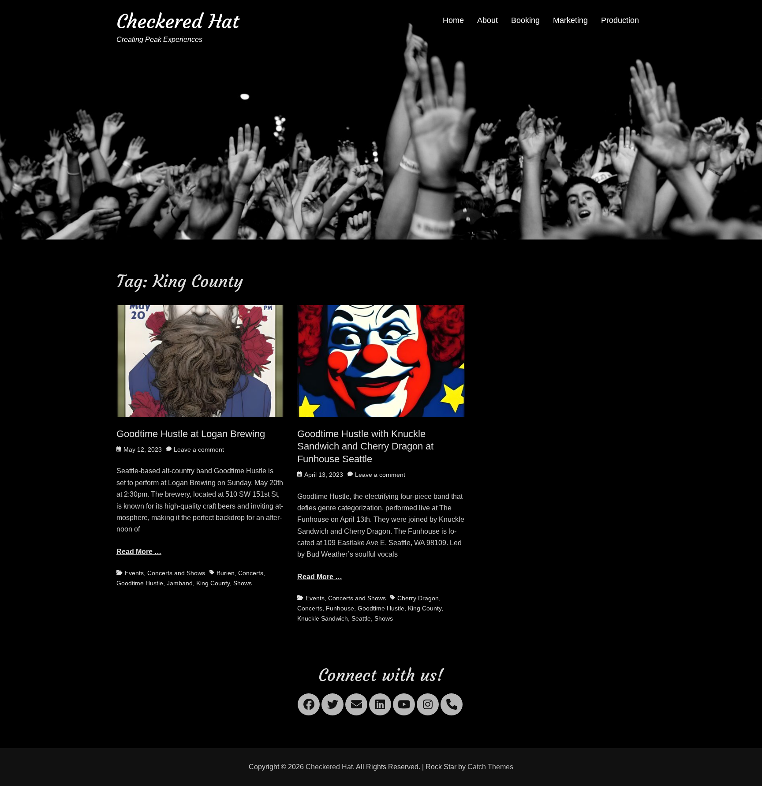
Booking (525, 20)
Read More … (138, 551)
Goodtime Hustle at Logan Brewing (190, 433)
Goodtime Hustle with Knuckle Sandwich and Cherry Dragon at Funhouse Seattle (365, 446)
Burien (226, 572)
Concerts (250, 572)
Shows (242, 583)
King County (213, 583)
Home (453, 20)
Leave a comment (199, 449)
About (487, 20)
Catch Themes (490, 767)
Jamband (180, 583)
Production (620, 20)
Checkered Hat (177, 21)
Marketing (570, 20)
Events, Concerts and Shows (165, 572)
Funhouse (340, 608)
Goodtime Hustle (139, 583)
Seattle (361, 618)
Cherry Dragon (418, 598)
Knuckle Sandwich (322, 618)
